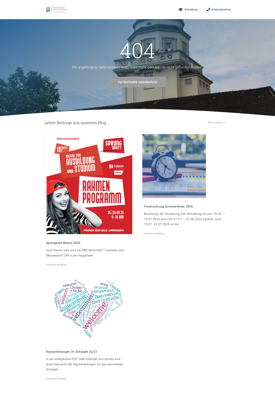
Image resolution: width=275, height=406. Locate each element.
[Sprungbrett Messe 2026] (88, 184)
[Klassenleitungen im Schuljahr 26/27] (88, 309)
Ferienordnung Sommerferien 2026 (168, 206)
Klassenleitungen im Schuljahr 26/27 (71, 352)
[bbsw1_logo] (56, 7)
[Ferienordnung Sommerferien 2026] (186, 166)
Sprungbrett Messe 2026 (63, 243)
